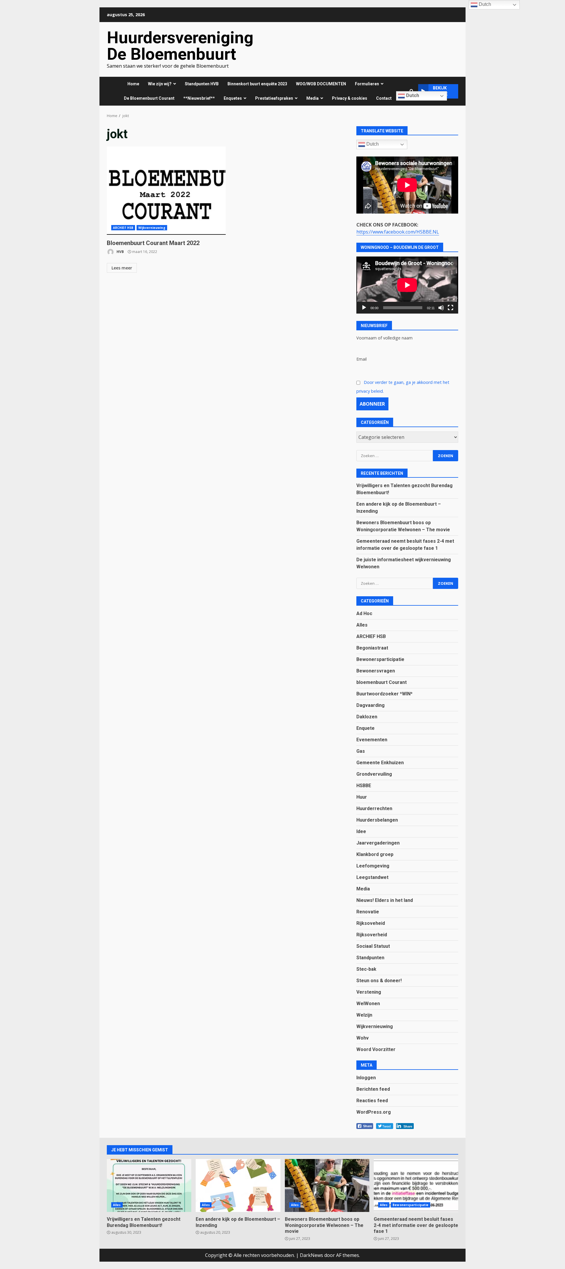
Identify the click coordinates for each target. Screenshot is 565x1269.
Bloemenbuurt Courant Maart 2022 (166, 190)
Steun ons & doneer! (379, 980)
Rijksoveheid (370, 923)
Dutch (412, 95)
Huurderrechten (374, 808)
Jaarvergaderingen (378, 843)
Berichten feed (373, 1089)
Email (361, 359)
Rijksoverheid (371, 934)
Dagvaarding (370, 705)
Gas (360, 751)
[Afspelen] (364, 308)
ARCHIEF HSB (123, 228)
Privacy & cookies (349, 98)
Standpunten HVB (202, 83)
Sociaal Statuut (373, 946)
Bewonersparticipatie (380, 659)
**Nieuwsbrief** (199, 98)
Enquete (365, 728)
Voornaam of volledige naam (384, 338)
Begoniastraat (372, 648)
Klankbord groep (374, 854)
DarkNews (311, 1255)
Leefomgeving (372, 866)
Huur (361, 797)
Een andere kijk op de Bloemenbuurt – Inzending (238, 1185)
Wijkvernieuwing (151, 228)
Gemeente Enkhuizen (380, 762)
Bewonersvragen (375, 671)
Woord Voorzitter (376, 1049)
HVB (120, 251)
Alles (362, 625)
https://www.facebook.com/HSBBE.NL (397, 232)
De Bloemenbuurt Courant (149, 98)
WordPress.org (373, 1112)
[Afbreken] (441, 308)
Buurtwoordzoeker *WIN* (384, 694)
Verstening (368, 992)
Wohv (362, 1038)
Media (363, 889)
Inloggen (366, 1077)
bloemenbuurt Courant (381, 682)
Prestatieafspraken (274, 98)
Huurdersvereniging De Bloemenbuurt (180, 46)
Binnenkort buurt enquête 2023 (257, 83)
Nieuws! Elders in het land (384, 900)
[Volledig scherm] (450, 308)
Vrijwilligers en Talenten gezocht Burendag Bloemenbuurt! (149, 1185)
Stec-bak (366, 969)
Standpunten (370, 957)
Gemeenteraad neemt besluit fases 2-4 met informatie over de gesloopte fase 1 (416, 1185)
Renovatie (367, 912)
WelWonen (368, 1003)
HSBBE (363, 785)
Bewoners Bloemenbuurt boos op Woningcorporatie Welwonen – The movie (327, 1185)
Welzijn (364, 1015)
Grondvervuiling (374, 774)
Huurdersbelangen (377, 820)
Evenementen (371, 739)
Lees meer (122, 268)
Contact (384, 98)
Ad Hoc (364, 613)
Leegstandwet (372, 877)
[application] (407, 285)
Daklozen (366, 717)
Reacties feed (372, 1100)
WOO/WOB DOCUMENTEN (321, 83)
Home (133, 83)
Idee (361, 831)
